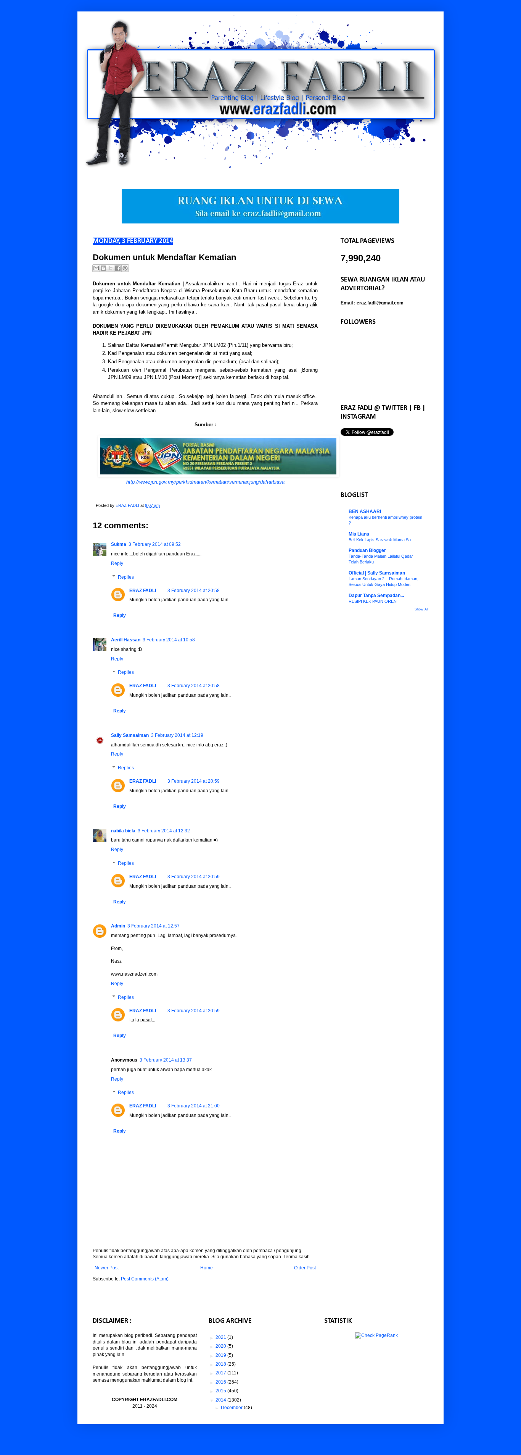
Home (206, 1267)
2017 (221, 1373)
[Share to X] (110, 268)
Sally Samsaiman (130, 735)
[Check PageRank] (376, 1335)
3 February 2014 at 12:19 (177, 735)
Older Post (305, 1267)
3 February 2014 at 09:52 (155, 544)
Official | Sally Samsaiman (377, 573)
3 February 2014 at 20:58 (193, 590)
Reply (117, 563)
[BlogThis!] (103, 268)
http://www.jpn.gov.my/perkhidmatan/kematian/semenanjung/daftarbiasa (205, 482)
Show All (421, 609)
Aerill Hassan (125, 640)
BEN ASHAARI (365, 511)
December (232, 1407)
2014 (221, 1400)
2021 (221, 1337)
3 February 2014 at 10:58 (169, 640)
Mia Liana (359, 534)
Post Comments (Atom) (145, 1279)
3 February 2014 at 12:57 (153, 926)
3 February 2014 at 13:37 (166, 1060)
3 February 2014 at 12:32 (164, 831)
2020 (221, 1346)
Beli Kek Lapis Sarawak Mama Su (380, 539)
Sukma (118, 544)
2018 (221, 1364)
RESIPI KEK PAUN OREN (373, 601)
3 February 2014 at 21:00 (193, 1106)
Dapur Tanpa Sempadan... (376, 595)
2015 (221, 1390)
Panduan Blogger (367, 550)
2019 (221, 1355)
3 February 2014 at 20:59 (193, 781)
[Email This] (96, 268)
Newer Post (107, 1267)
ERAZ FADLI (142, 590)
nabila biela (123, 831)
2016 (221, 1382)
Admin (118, 926)
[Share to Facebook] (118, 268)
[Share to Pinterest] (125, 268)
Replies (126, 577)
